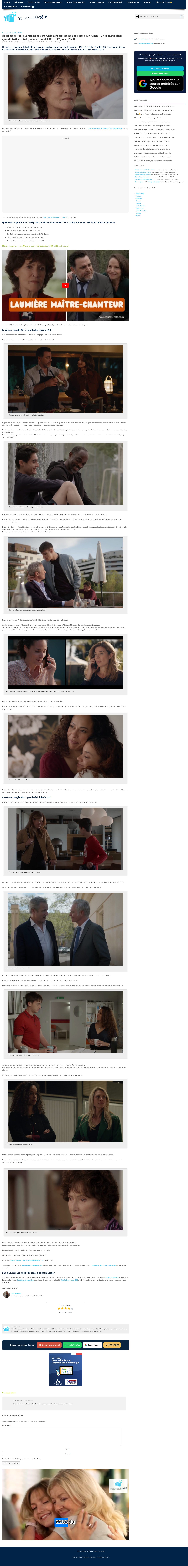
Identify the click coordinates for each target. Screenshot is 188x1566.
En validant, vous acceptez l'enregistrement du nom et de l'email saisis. (21, 1459)
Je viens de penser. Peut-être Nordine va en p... (155, 145)
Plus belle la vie (133, 2)
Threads (138, 201)
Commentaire (6, 1425)
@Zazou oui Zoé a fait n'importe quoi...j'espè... (156, 122)
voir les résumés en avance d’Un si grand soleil (105, 128)
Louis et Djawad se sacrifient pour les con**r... (156, 126)
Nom (67, 1449)
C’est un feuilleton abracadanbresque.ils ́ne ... (158, 114)
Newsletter (147, 2)
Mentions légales (82, 1551)
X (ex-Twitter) (140, 193)
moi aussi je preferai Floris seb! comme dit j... (158, 161)
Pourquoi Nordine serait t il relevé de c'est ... (162, 129)
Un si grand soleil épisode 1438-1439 (55, 217)
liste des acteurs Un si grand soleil (104, 1265)
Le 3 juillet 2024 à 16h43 (25, 1400)
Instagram (139, 198)
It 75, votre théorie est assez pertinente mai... (157, 133)
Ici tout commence (97, 2)
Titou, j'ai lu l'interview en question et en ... (156, 149)
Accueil (7, 2)
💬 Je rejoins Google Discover (160, 73)
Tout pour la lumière (154, 182)
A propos (102, 1551)
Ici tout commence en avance (143, 174)
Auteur (96, 1551)
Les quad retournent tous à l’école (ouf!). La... (158, 153)
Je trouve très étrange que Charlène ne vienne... (161, 137)
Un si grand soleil (115, 2)
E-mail (67, 1454)
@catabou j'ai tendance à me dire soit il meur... (156, 141)
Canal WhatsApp (27, 7)
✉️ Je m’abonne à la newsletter (160, 68)
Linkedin (138, 213)
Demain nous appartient (76, 2)
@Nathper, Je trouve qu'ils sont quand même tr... (159, 110)
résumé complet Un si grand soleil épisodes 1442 (27, 1260)
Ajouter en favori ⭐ (164, 2)
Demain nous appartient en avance (144, 169)
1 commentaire (72, 42)
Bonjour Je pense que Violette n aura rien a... (157, 118)
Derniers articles (34, 2)
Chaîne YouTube (10, 7)
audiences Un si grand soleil (32, 1265)
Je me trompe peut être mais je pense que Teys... (159, 106)
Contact (90, 1551)
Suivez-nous (18, 2)
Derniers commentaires (53, 2)
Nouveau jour (139, 182)
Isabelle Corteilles (48, 42)
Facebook (138, 196)
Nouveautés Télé (6, 32)
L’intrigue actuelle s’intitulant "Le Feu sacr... (157, 157)
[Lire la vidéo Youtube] (65, 285)
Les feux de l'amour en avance (143, 179)
